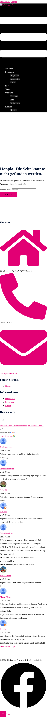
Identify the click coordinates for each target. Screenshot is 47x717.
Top (8, 714)
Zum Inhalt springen (8, 2)
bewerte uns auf (6, 436)
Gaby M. (3, 490)
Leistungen (15, 79)
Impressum (9, 402)
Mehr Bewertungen (8, 646)
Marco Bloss (5, 597)
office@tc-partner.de (8, 373)
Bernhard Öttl (5, 575)
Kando (3, 629)
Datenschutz (10, 398)
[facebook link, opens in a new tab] (23, 708)
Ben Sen (3, 512)
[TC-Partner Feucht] (8, 5)
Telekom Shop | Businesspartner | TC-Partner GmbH (21, 426)
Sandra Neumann (7, 469)
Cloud (13, 82)
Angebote (14, 75)
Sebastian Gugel (6, 533)
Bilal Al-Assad (6, 447)
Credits (8, 405)
